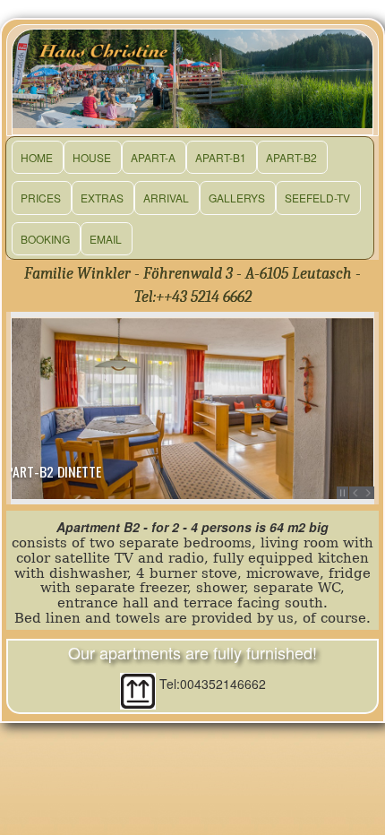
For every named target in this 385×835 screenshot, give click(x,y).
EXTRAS (102, 197)
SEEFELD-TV (317, 197)
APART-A (153, 157)
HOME (37, 157)
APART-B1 (220, 157)
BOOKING (45, 238)
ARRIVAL (166, 197)
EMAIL (106, 238)
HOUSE (92, 157)
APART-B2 (291, 157)
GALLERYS (237, 197)
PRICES (41, 197)
